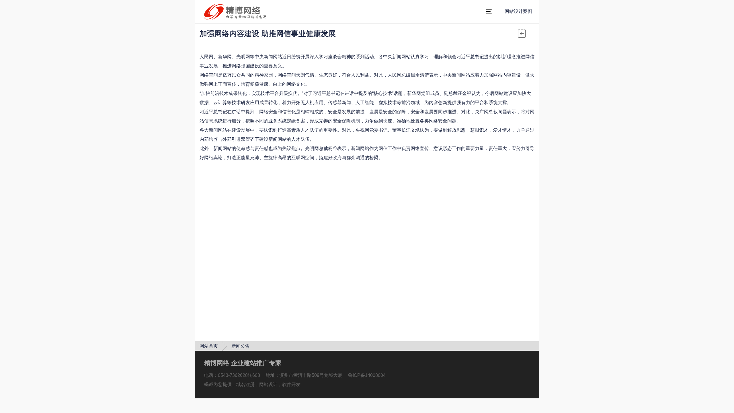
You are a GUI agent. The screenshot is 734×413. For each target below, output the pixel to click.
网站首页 (209, 346)
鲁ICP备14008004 (367, 375)
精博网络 (339, 11)
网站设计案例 (518, 11)
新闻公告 (240, 346)
